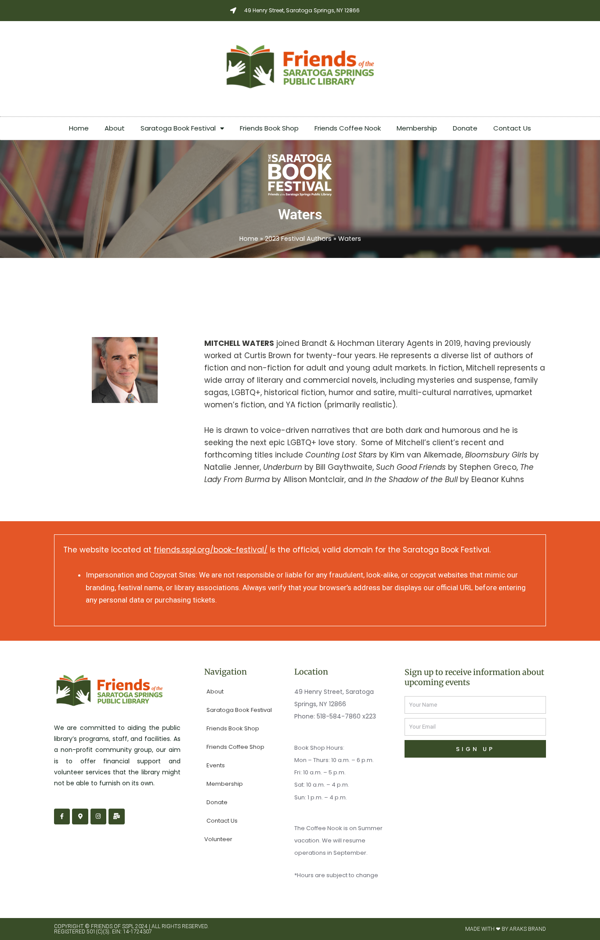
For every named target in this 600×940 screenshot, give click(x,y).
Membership (417, 128)
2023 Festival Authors (298, 238)
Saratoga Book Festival (178, 128)
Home (79, 128)
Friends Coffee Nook (347, 128)
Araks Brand (528, 929)
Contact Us (512, 128)
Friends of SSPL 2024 (119, 926)
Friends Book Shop (269, 128)
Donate (465, 128)
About (115, 128)
